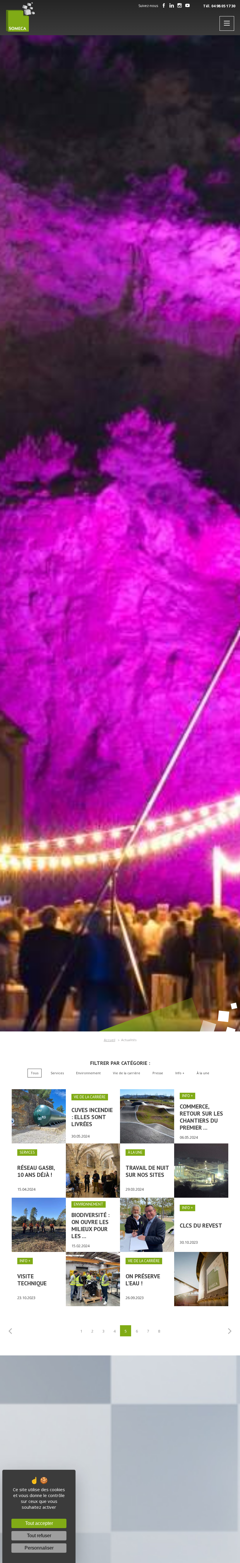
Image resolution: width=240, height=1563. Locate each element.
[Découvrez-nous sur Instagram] (179, 5)
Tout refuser (39, 1535)
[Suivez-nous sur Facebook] (163, 5)
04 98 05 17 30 (223, 6)
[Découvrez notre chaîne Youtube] (187, 5)
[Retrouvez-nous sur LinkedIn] (171, 5)
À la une (203, 1073)
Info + (179, 1073)
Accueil (109, 1040)
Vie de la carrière (126, 1073)
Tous (34, 1073)
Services (57, 1073)
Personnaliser (39, 1547)
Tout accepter (39, 1523)
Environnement (88, 1073)
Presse (157, 1073)
